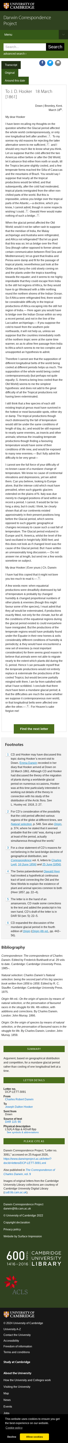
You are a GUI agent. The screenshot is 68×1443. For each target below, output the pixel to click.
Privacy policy (12, 1229)
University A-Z (12, 1329)
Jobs (6, 1413)
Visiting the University (16, 1386)
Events (7, 1406)
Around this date (15, 80)
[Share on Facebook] (42, 63)
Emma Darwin (28, 762)
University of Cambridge (21, 1215)
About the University (17, 1373)
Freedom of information (17, 1346)
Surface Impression (30, 1236)
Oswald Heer (52, 871)
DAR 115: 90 (13, 1121)
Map (6, 1393)
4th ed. (40, 931)
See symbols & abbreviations (23, 1132)
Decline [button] (11, 1436)
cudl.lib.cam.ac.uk (15, 1192)
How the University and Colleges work (27, 1380)
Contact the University (17, 1334)
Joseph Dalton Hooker (19, 1106)
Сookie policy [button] (14, 1427)
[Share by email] (58, 63)
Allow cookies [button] (34, 1436)
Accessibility (11, 1340)
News (7, 1399)
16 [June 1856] (27, 864)
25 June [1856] (51, 864)
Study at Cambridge (16, 1362)
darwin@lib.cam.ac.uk (17, 1208)
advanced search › (14, 53)
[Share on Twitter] (50, 63)
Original (10, 72)
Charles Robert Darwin (19, 1099)
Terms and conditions (16, 1352)
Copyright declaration (16, 1222)
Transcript (11, 64)
